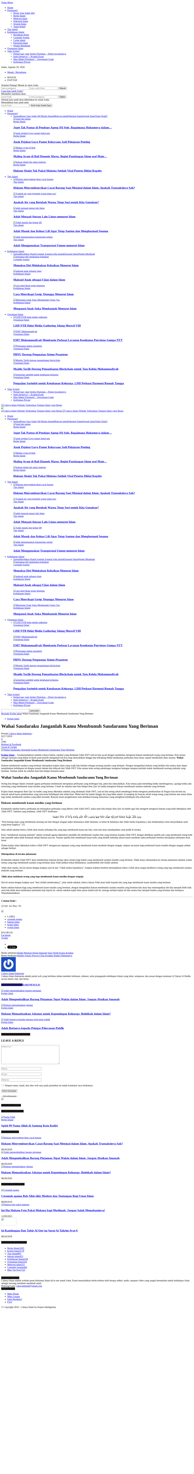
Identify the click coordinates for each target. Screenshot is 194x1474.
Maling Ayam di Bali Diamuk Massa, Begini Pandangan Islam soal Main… (60, 156)
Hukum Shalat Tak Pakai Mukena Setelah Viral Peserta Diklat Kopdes (57, 170)
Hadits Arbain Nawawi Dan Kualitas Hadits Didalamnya (45, 955)
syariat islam (13, 927)
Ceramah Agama (21, 37)
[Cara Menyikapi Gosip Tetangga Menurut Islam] (29, 285)
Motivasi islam (20, 18)
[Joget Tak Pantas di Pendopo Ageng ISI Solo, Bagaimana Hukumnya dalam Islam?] (22, 119)
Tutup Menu (7, 2)
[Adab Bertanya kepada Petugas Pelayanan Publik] (25, 1019)
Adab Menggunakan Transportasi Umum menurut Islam (49, 245)
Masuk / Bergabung (16, 72)
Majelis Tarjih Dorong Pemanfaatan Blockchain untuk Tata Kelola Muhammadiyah (66, 369)
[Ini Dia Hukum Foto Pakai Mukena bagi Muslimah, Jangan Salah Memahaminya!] (15, 1204)
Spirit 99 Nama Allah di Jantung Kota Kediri (29, 1125)
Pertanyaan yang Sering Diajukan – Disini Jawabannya (39, 54)
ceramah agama (14, 919)
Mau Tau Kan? (16, 1270)
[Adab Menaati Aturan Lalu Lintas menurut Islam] (29, 208)
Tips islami (18, 182)
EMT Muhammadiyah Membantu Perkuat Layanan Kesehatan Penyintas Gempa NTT (68, 340)
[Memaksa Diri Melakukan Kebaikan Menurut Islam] (31, 256)
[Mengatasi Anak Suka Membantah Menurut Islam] (36, 300)
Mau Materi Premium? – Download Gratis (33, 59)
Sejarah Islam (19, 24)
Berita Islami (19, 15)
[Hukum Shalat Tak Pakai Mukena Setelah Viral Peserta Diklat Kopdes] (29, 162)
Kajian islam (13, 718)
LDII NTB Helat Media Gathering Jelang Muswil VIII (47, 325)
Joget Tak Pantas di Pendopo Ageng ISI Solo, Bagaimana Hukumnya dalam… (62, 127)
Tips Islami (12, 29)
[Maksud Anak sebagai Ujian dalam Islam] (27, 271)
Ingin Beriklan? (14, 1299)
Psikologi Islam (20, 21)
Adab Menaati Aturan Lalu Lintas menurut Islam (44, 216)
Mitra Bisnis (13, 1294)
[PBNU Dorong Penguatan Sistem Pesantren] (27, 346)
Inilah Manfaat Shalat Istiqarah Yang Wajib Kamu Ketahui (45, 953)
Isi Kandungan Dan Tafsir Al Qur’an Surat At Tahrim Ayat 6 (39, 1230)
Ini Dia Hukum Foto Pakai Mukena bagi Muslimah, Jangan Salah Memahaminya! (53, 1210)
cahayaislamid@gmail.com (29, 1286)
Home (10, 7)
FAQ (9, 1302)
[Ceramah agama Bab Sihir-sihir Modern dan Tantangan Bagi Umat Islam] (10, 1190)
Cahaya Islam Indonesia (20, 733)
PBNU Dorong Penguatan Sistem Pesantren (40, 354)
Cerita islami (19, 40)
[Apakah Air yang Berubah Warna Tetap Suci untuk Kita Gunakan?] (34, 193)
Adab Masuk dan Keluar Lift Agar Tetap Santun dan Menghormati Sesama (60, 231)
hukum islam (13, 922)
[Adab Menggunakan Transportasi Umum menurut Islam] (33, 237)
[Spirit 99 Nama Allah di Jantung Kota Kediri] (8, 1117)
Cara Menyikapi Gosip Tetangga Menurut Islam (43, 294)
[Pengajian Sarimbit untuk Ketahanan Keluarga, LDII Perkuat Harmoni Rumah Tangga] (35, 374)
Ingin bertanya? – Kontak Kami (28, 56)
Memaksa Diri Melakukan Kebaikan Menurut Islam (46, 265)
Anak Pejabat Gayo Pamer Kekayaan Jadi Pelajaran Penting (51, 141)
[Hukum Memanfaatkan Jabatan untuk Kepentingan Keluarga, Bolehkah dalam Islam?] (17, 1005)
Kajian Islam (7, 755)
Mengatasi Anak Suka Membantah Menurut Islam (45, 308)
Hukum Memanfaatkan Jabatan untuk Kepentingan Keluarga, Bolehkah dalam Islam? (56, 1013)
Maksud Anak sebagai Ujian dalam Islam (39, 279)
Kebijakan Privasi (21, 62)
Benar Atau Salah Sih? (24, 13)
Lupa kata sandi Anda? (12, 91)
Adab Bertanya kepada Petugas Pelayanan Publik (32, 1028)
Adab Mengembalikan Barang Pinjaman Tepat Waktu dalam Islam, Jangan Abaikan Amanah (60, 999)
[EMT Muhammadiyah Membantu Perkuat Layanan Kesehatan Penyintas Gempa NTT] (25, 331)
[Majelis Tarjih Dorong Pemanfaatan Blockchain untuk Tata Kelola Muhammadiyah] (36, 360)
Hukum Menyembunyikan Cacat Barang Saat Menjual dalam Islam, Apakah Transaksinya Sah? (74, 187)
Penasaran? (12, 10)
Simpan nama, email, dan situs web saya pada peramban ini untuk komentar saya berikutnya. (49, 1085)
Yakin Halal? (19, 26)
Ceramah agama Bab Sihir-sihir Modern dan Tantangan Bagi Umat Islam (47, 1196)
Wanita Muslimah (21, 45)
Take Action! (13, 51)
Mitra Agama (13, 1296)
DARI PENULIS (31, 984)
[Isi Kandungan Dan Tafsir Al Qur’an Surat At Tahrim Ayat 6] (8, 1224)
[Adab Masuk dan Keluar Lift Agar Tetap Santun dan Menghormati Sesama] (27, 222)
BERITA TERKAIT (11, 984)
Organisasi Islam (15, 48)
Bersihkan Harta (21, 35)
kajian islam (13, 924)
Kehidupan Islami (15, 32)
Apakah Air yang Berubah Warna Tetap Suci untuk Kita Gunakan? (56, 202)
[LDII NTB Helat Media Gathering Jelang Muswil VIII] (30, 317)
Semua (16, 116)
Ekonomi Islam (20, 43)
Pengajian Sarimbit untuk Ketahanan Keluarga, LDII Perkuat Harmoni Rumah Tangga (68, 383)
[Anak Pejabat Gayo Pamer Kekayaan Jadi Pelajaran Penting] (31, 133)
